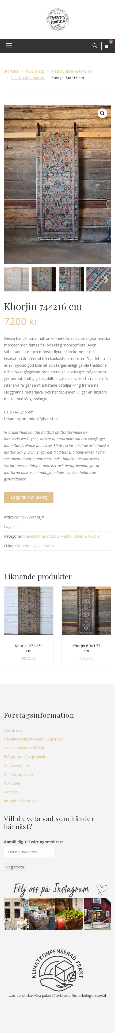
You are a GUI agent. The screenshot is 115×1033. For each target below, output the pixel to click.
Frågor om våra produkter (26, 756)
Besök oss (13, 730)
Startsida (11, 71)
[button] (102, 113)
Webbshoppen (16, 765)
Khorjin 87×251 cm (29, 648)
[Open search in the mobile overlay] (95, 45)
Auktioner (12, 783)
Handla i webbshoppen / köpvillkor (33, 739)
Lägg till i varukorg (29, 497)
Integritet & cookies (21, 800)
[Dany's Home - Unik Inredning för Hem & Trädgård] (57, 19)
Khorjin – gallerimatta (35, 545)
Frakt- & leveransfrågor (24, 747)
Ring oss (11, 791)
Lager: (9, 526)
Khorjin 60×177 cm (86, 648)
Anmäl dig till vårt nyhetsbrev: (33, 841)
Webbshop (35, 71)
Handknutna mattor (28, 77)
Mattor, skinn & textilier (71, 71)
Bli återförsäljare (18, 774)
